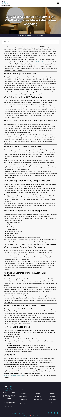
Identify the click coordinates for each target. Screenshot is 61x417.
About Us (23, 393)
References (52, 393)
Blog (52, 403)
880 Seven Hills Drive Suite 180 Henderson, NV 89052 (9, 402)
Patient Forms (52, 399)
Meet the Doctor (23, 396)
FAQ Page (52, 396)
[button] (56, 42)
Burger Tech (36, 415)
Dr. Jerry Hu (39, 62)
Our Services (38, 396)
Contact (13, 375)
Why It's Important (23, 403)
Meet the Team (23, 399)
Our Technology (38, 399)
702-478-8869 (8, 407)
